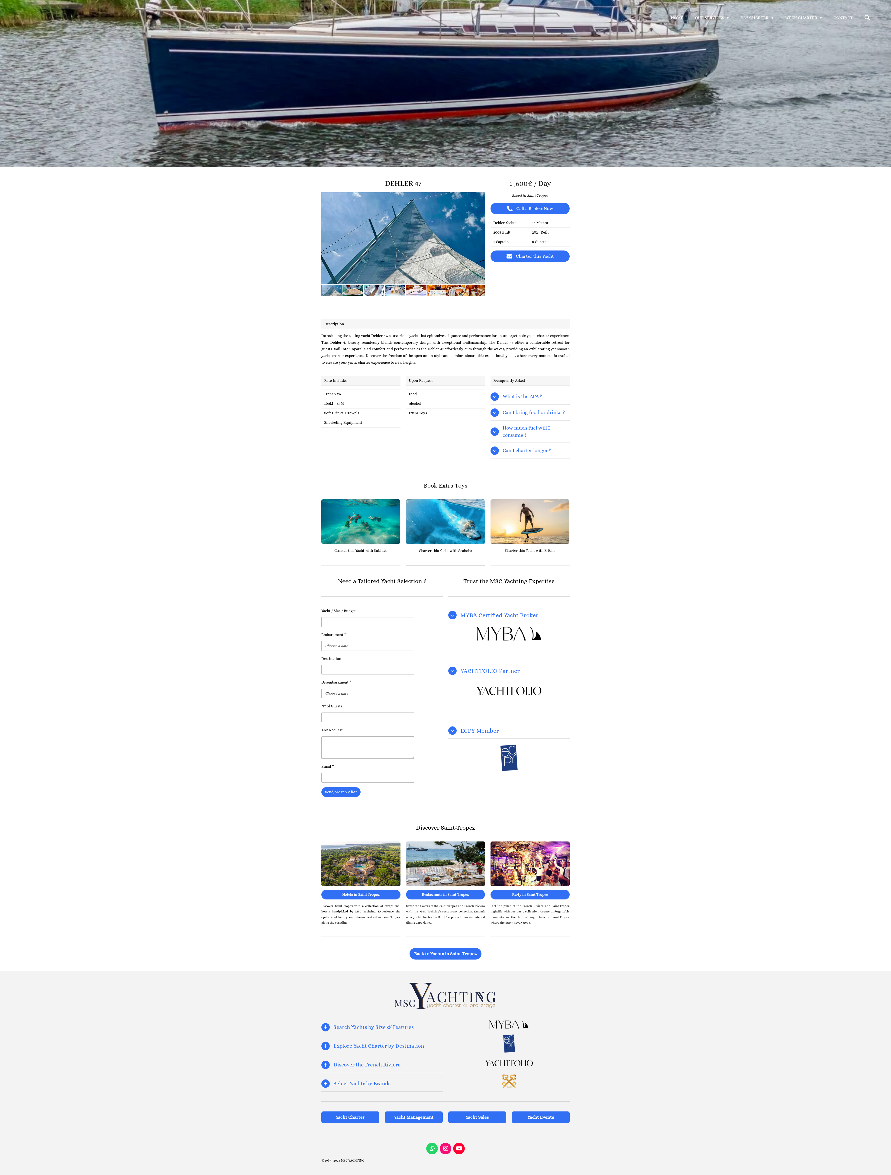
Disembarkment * (336, 682)
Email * (327, 766)
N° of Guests (331, 706)
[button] (480, 196)
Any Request (332, 730)
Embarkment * (333, 634)
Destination (331, 658)
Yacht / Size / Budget (338, 611)
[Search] (867, 17)
